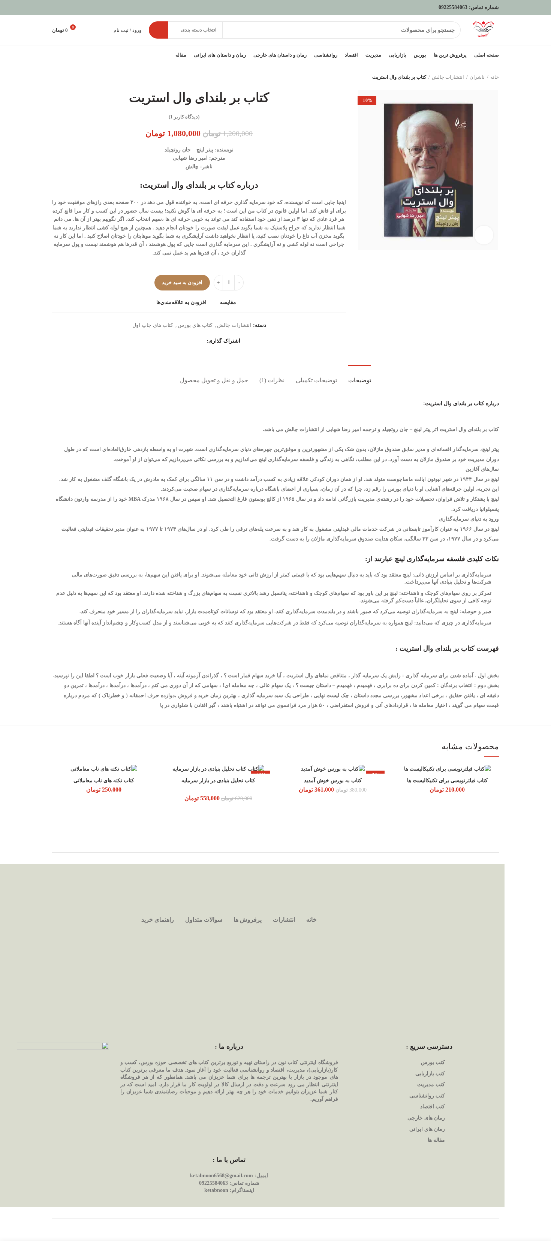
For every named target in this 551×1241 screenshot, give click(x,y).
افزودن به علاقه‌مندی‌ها (181, 302)
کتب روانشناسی (427, 1096)
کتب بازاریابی (430, 1073)
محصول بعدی (56, 77)
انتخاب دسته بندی (199, 30)
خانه (494, 77)
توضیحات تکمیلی (316, 380)
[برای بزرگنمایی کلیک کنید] (484, 235)
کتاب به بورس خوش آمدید (333, 780)
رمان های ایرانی (427, 1129)
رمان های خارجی (426, 1118)
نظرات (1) (271, 380)
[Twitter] (190, 341)
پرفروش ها (248, 919)
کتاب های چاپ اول (152, 325)
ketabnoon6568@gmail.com (221, 1175)
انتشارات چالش (448, 77)
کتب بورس (433, 1062)
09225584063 (453, 7)
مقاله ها (436, 1140)
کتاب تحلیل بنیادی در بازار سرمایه (218, 780)
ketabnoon (216, 1190)
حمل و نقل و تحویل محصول (214, 380)
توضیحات (359, 380)
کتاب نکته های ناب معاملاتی (103, 780)
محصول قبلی (71, 77)
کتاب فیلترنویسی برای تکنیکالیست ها (447, 780)
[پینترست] (181, 341)
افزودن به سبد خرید (182, 282)
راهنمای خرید (157, 919)
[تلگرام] (162, 341)
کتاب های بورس (195, 325)
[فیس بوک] (200, 341)
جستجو (158, 30)
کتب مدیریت (431, 1084)
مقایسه (228, 302)
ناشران (477, 77)
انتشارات (284, 919)
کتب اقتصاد (432, 1106)
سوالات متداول (203, 919)
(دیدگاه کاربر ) (184, 117)
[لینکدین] (172, 341)
